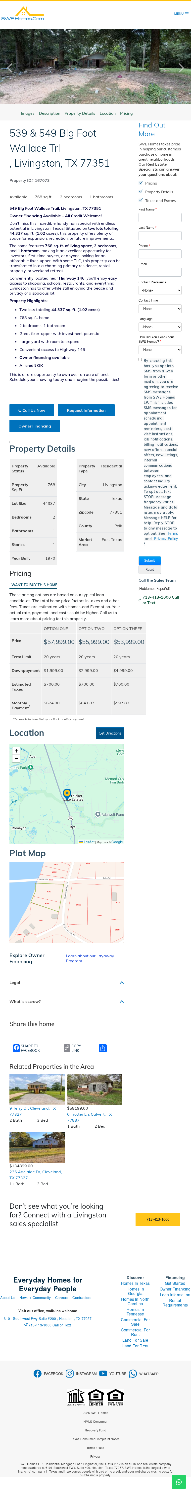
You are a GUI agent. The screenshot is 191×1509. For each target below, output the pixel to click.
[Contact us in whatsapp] (179, 1482)
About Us (7, 1297)
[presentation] (13, 68)
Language (145, 319)
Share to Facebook (30, 1048)
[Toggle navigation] (181, 13)
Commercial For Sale (135, 1322)
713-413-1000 (157, 1219)
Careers (61, 1297)
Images (28, 113)
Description (49, 113)
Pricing (126, 113)
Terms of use (95, 1447)
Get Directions (110, 733)
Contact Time (148, 300)
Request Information (86, 410)
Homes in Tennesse (135, 1311)
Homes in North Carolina (135, 1301)
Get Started (175, 1283)
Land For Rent (135, 1346)
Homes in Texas (135, 1283)
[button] (150, 560)
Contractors (81, 1297)
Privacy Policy (166, 539)
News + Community (35, 1297)
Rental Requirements (175, 1302)
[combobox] (160, 290)
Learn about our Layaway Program (90, 958)
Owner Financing (34, 426)
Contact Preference (152, 282)
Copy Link (76, 1048)
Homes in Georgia (135, 1291)
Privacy (95, 1456)
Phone (144, 246)
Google (117, 841)
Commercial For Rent (135, 1332)
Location (108, 113)
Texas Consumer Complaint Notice (95, 1439)
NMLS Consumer (96, 1421)
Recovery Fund (95, 1430)
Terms (173, 533)
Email (143, 264)
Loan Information (175, 1294)
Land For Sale (135, 1340)
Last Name (147, 227)
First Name (148, 209)
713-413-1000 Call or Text (161, 600)
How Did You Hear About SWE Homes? (156, 339)
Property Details (80, 113)
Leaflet (89, 841)
